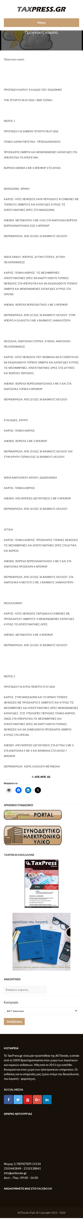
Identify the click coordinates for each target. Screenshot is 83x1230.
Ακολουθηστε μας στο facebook (28, 1188)
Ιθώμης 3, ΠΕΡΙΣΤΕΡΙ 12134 (22, 1163)
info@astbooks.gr (15, 1173)
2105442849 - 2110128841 (22, 1168)
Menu (41, 22)
